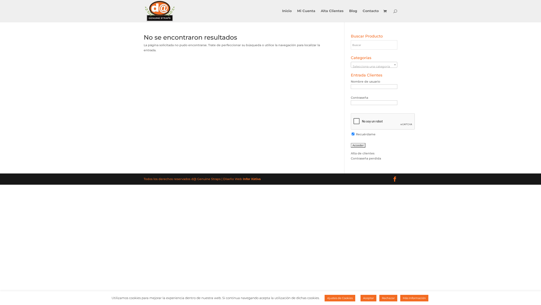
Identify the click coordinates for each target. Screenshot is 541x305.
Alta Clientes (332, 11)
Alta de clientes (362, 153)
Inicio (287, 11)
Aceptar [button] (368, 298)
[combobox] (374, 65)
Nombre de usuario (365, 81)
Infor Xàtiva (252, 179)
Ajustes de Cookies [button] (340, 298)
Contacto (371, 11)
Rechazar (388, 298)
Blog (353, 11)
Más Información (414, 298)
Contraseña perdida (366, 158)
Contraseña (359, 98)
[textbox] (374, 66)
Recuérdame (365, 134)
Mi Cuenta (306, 11)
